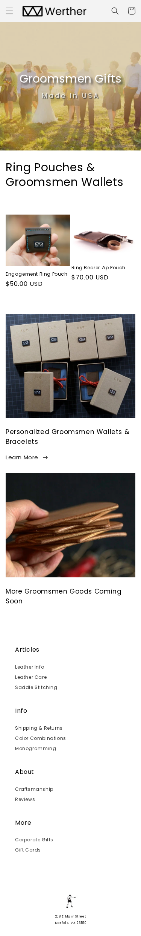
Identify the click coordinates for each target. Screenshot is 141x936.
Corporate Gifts (34, 839)
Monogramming (35, 748)
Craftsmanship (34, 789)
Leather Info (29, 667)
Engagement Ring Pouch (37, 274)
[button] (9, 11)
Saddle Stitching (36, 687)
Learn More (22, 457)
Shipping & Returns (39, 728)
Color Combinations (40, 738)
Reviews (25, 799)
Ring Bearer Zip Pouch (98, 268)
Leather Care (31, 677)
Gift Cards (28, 850)
